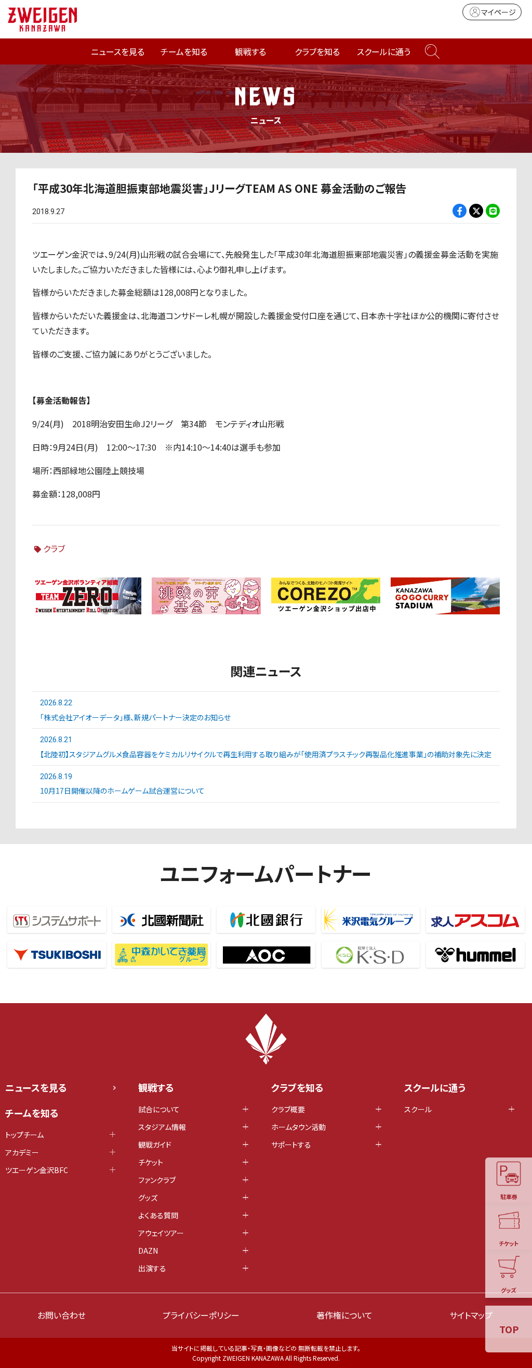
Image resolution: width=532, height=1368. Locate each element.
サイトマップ (471, 1315)
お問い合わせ (61, 1315)
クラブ (54, 548)
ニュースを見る (117, 51)
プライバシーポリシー (201, 1315)
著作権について (344, 1315)
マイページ (498, 12)
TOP (508, 1329)
